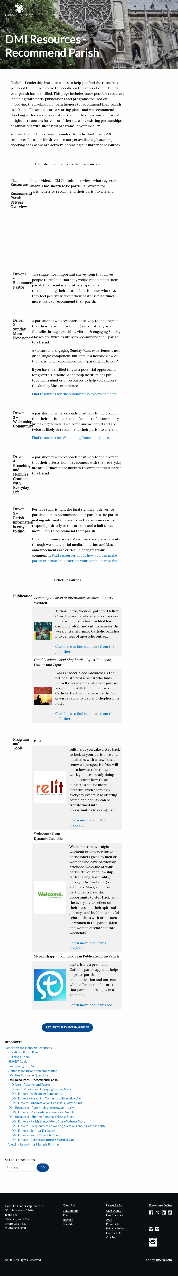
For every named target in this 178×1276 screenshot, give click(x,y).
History (68, 1219)
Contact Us (113, 1233)
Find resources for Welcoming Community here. (71, 438)
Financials (112, 1224)
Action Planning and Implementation (32, 1071)
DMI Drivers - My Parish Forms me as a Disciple (43, 1112)
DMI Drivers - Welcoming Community (36, 1093)
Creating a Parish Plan (23, 1052)
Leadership (70, 1210)
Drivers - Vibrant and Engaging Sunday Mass (41, 1089)
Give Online (113, 1210)
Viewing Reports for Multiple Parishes (34, 1144)
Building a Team (19, 1057)
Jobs (109, 1219)
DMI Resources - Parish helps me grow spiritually (41, 1107)
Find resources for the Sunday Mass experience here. (75, 394)
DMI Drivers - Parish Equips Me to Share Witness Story (48, 1121)
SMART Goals (17, 1061)
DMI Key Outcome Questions (28, 1075)
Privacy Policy (115, 1228)
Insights (68, 1224)
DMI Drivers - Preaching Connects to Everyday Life (46, 1098)
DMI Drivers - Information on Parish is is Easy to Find (46, 1103)
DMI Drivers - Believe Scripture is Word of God (43, 1140)
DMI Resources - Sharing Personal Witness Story (41, 1116)
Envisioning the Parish (23, 1066)
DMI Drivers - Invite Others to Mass (35, 1135)
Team (66, 1215)
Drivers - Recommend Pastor (30, 1084)
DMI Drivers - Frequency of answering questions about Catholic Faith (58, 1126)
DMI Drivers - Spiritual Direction (33, 1130)
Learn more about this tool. (92, 1005)
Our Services (114, 1215)
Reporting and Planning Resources (28, 1048)
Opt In (110, 1237)
